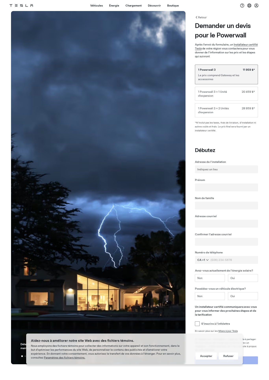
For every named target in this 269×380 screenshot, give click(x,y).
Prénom (200, 180)
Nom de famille (204, 198)
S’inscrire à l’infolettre (215, 323)
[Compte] (256, 5)
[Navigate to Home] (21, 5)
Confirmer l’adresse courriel (213, 234)
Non (199, 278)
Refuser (228, 356)
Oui (232, 278)
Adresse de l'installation (210, 161)
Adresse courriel (206, 216)
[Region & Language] (249, 5)
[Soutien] (242, 5)
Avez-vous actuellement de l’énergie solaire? (224, 270)
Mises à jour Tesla (228, 331)
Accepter (206, 356)
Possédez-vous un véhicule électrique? (220, 288)
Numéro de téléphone (209, 252)
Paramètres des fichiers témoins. (64, 357)
